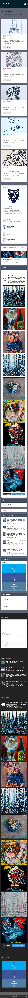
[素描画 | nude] (4, 220)
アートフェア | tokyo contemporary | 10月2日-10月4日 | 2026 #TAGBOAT (16, 527)
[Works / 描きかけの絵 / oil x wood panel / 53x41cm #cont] (14, 457)
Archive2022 (5, 208)
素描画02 (10, 208)
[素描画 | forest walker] (4, 234)
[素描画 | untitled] (14, 59)
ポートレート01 (10, 38)
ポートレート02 (10, 137)
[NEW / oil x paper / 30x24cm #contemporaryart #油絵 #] (14, 411)
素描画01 (4, 38)
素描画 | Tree (7, 101)
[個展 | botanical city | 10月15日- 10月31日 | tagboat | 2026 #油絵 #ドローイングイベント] (4, 520)
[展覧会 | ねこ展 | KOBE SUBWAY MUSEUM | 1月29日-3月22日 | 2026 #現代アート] (4, 550)
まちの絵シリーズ (21, 543)
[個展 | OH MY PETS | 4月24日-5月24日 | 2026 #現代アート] (4, 542)
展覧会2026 (9, 523)
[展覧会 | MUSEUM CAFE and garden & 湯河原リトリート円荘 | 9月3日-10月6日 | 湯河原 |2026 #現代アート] (4, 534)
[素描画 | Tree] (14, 92)
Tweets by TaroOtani (8, 504)
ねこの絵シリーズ (10, 544)
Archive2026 (14, 529)
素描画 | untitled (8, 69)
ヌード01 (13, 221)
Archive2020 (9, 71)
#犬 (3, 638)
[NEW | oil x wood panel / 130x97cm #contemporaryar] (14, 365)
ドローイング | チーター (9, 206)
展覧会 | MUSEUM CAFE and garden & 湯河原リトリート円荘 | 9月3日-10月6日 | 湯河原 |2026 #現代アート (16, 534)
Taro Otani (15, 994)
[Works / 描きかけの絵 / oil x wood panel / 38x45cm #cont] (14, 296)
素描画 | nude (10, 219)
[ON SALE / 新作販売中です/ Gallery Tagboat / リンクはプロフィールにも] (14, 388)
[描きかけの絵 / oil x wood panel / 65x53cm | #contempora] (14, 434)
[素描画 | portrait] (14, 26)
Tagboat (13, 523)
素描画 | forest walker (12, 233)
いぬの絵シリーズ (18, 544)
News (17, 523)
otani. (23, 544)
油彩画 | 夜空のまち (7, 259)
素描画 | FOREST (7, 167)
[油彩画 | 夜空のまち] (7, 254)
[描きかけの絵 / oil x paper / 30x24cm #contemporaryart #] (14, 319)
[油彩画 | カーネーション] (20, 254)
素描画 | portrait (8, 36)
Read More (7, 47)
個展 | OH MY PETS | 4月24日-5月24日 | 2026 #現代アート (16, 541)
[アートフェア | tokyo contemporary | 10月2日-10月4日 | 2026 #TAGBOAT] (4, 528)
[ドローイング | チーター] (14, 197)
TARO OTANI (9, 633)
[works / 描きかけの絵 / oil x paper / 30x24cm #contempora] (14, 342)
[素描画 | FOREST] (14, 158)
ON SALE (20, 523)
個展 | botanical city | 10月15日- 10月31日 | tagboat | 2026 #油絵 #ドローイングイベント (16, 520)
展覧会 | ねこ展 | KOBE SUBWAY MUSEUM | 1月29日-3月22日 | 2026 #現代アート (15, 551)
